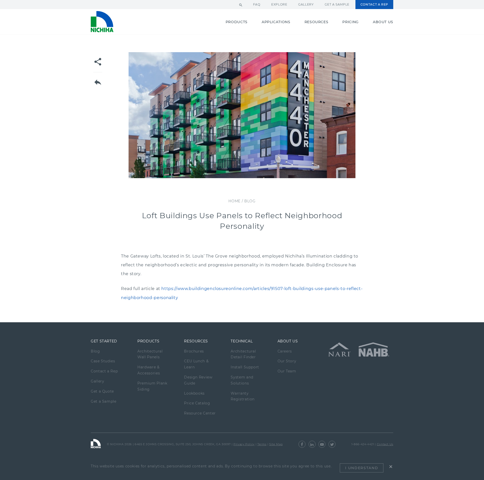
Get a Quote (102, 391)
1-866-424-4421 (362, 444)
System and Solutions (242, 380)
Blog (95, 351)
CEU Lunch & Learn (196, 364)
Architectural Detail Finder (243, 354)
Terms (261, 444)
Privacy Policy (244, 444)
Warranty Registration (243, 396)
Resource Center (200, 413)
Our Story (287, 361)
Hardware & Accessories (148, 370)
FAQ (256, 4)
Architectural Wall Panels (150, 354)
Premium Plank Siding (152, 386)
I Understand (361, 468)
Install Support (245, 367)
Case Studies (103, 361)
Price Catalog (197, 403)
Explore (279, 4)
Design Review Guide (198, 380)
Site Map (276, 444)
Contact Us (385, 444)
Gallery (306, 4)
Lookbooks (194, 393)
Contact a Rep (374, 4)
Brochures (194, 351)
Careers (285, 351)
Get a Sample (337, 4)
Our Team (287, 371)
